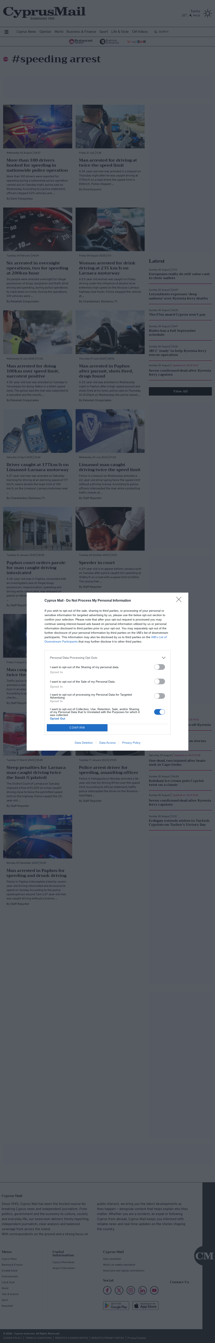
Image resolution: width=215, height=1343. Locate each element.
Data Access (107, 742)
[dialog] (107, 672)
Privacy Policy (131, 742)
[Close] (180, 601)
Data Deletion (84, 742)
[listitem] (107, 658)
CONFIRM (77, 727)
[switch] (159, 667)
